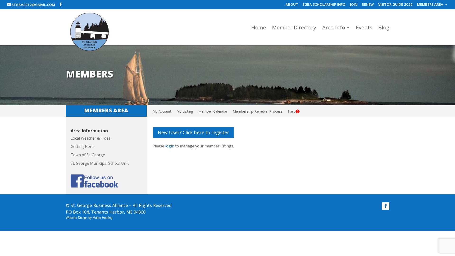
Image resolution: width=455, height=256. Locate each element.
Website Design (76, 217)
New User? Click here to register (193, 132)
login (169, 146)
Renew (368, 5)
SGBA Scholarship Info (324, 5)
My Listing (185, 112)
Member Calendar (213, 112)
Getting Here (82, 146)
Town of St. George (88, 154)
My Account (162, 112)
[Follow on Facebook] (385, 206)
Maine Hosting (102, 217)
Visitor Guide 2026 (395, 5)
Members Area (430, 5)
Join (353, 5)
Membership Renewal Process (258, 112)
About (292, 5)
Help (292, 112)
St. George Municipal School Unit (100, 163)
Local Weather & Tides (90, 138)
